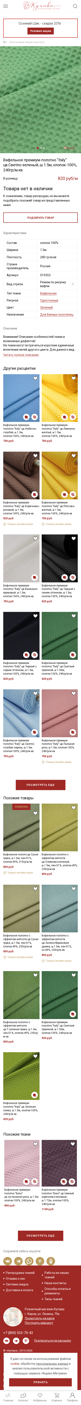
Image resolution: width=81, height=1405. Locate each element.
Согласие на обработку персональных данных (40, 729)
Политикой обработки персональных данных (38, 725)
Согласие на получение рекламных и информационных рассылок (40, 739)
